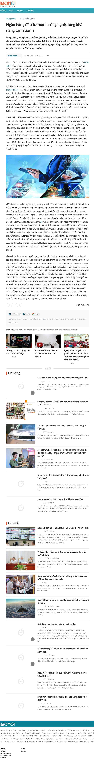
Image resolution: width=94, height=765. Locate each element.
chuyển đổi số (12, 90)
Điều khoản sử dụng (5, 753)
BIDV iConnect (48, 319)
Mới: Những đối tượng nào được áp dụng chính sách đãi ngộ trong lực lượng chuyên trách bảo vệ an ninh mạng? (62, 453)
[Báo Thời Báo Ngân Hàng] (12, 55)
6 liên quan (51, 502)
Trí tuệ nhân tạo (16, 314)
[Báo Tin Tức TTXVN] (39, 582)
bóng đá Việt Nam (83, 730)
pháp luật (69, 739)
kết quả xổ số (40, 739)
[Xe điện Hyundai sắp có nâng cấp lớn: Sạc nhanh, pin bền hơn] (20, 434)
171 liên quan (49, 459)
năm (13, 741)
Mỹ (2, 730)
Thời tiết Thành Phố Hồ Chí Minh (33, 741)
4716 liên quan (54, 558)
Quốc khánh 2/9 (6, 736)
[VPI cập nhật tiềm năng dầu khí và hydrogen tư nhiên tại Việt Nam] (20, 560)
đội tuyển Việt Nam (33, 730)
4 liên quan (52, 655)
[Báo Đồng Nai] (39, 679)
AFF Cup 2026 (5, 741)
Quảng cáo (3, 757)
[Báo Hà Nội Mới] (37, 360)
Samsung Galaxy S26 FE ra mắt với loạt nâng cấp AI (60, 499)
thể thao (22, 730)
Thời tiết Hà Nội (69, 736)
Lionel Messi (60, 739)
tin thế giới (5, 739)
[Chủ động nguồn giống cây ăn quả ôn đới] (20, 632)
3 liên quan (49, 381)
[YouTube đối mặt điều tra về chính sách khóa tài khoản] (48, 341)
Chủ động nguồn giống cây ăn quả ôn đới (56, 624)
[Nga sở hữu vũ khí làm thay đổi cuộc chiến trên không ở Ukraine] (20, 608)
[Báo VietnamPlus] (40, 408)
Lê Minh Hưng (46, 733)
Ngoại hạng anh (73, 741)
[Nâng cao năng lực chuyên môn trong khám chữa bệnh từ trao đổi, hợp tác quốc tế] (20, 584)
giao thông (14, 739)
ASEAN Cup (77, 739)
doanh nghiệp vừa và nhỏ (84, 736)
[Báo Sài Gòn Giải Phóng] (39, 503)
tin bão (55, 733)
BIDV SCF (11, 319)
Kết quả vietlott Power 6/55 (9, 733)
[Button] (19, 55)
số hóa (83, 319)
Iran (65, 741)
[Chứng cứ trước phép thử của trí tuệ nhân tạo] (19, 341)
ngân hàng (63, 319)
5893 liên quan (55, 606)
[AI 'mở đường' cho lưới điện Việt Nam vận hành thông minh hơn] (20, 657)
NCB (56, 319)
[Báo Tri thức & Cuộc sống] (40, 482)
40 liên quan (52, 408)
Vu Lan (19, 741)
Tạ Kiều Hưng (74, 319)
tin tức (14, 730)
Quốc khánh (50, 739)
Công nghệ (10, 19)
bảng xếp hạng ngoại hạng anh (30, 733)
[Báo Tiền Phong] (39, 432)
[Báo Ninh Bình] (67, 363)
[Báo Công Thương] (40, 655)
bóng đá (50, 730)
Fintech (27, 314)
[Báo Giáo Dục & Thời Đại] (38, 703)
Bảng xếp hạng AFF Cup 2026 (28, 736)
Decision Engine (22, 319)
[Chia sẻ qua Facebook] (8, 305)
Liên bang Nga (84, 741)
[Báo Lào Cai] (39, 627)
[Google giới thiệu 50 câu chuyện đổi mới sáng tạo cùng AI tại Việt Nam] (20, 410)
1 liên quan (52, 531)
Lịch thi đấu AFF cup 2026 (53, 741)
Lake (10, 323)
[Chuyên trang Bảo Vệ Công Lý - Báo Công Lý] (8, 357)
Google (37, 314)
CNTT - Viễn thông (27, 19)
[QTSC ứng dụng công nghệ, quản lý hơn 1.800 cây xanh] (20, 536)
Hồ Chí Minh (30, 739)
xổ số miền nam (45, 736)
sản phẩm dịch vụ (35, 319)
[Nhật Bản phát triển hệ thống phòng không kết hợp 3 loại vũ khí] (20, 705)
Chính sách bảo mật (5, 755)
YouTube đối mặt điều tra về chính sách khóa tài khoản (46, 354)
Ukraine (43, 730)
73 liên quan (51, 679)
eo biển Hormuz (71, 733)
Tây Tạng (85, 739)
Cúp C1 (62, 733)
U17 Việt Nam (71, 730)
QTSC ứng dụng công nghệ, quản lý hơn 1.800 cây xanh (62, 528)
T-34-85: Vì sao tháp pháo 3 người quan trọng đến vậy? (62, 378)
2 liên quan (39, 55)
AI (41, 222)
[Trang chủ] (7, 4)
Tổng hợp (23, 751)
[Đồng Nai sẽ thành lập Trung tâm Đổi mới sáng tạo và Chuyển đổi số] (20, 681)
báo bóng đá (82, 733)
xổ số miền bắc (56, 736)
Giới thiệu (3, 751)
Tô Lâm (15, 736)
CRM (15, 323)
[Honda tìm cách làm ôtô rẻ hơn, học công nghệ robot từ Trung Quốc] (20, 483)
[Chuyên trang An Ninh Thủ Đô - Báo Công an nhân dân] (38, 381)
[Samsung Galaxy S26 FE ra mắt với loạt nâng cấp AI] (20, 507)
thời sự (8, 730)
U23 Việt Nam (60, 730)
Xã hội (22, 739)
